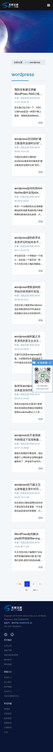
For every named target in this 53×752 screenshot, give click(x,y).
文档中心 (8, 677)
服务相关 (8, 718)
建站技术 (8, 659)
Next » (35, 590)
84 (26, 590)
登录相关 (8, 713)
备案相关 (8, 723)
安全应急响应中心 (11, 696)
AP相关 (7, 709)
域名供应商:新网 (11, 655)
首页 (27, 62)
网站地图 (8, 664)
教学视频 (8, 687)
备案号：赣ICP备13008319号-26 (18, 622)
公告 (6, 732)
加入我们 (8, 682)
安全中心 (8, 691)
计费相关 (8, 727)
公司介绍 (8, 646)
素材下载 (8, 650)
